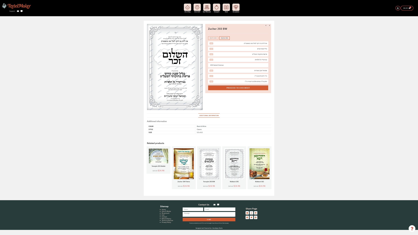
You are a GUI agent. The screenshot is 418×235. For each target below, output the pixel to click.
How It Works (166, 211)
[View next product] (269, 25)
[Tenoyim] (216, 7)
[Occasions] (236, 7)
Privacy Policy (166, 222)
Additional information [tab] (209, 115)
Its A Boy (187, 12)
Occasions (236, 12)
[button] (247, 213)
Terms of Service (167, 220)
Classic (199, 129)
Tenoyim (216, 12)
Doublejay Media (217, 228)
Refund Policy (166, 219)
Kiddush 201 (234, 181)
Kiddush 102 (259, 181)
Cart (163, 215)
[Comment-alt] (21, 11)
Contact (164, 217)
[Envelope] (17, 11)
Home (164, 210)
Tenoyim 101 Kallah (158, 166)
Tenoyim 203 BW (209, 181)
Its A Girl (197, 12)
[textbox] (238, 43)
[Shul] (226, 7)
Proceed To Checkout (238, 88)
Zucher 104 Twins (184, 181)
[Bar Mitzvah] (207, 7)
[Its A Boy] (187, 7)
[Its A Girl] (197, 7)
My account (165, 213)
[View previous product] (265, 25)
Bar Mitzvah (207, 12)
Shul (226, 12)
